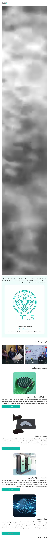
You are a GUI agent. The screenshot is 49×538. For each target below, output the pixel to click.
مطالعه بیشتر (10, 406)
